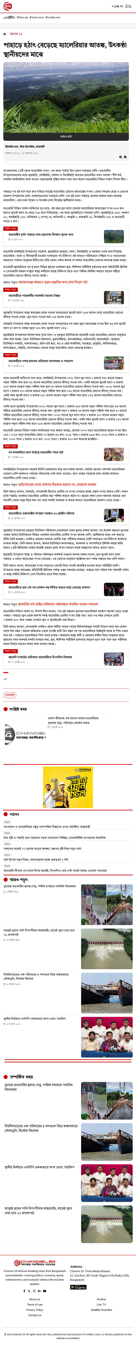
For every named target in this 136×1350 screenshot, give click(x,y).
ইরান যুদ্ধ (23, 18)
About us (34, 1299)
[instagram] (34, 1291)
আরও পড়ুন (18, 880)
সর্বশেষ (14, 815)
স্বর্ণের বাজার (38, 18)
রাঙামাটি (9, 695)
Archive (101, 1299)
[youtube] (44, 1291)
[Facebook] (24, 1291)
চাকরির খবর (54, 18)
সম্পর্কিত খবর (21, 1077)
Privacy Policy (34, 1309)
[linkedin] (39, 1291)
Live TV (101, 1304)
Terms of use (35, 1304)
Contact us (34, 1315)
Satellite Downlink (101, 1309)
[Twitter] (29, 1291)
